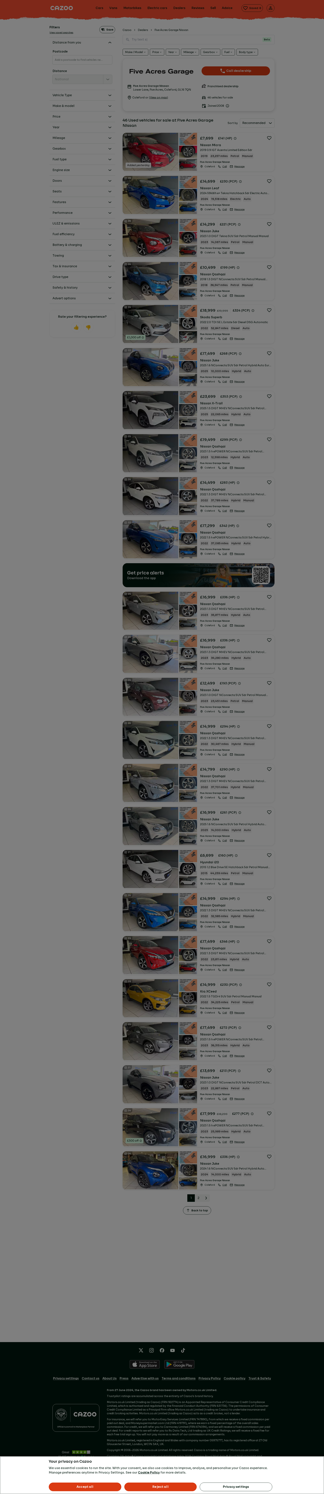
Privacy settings (236, 1487)
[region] (162, 1475)
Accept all (85, 1487)
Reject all (160, 1487)
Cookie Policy (149, 1472)
